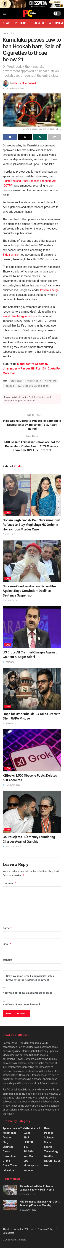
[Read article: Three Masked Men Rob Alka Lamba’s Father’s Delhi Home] (10, 1190)
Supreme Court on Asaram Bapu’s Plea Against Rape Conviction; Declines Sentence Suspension (29, 590)
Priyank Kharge (49, 290)
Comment (10, 883)
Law (13, 33)
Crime (6, 1160)
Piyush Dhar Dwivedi (24, 83)
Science (49, 1137)
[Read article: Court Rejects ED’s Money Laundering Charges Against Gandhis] (32, 812)
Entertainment (31, 1128)
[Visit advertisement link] (32, 4)
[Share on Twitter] (25, 137)
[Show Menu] (4, 13)
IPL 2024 (28, 1151)
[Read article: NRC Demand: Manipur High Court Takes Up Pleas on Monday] (10, 1205)
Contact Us (8, 1233)
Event (26, 1132)
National (28, 1170)
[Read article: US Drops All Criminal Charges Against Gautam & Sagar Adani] (32, 627)
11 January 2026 (12, 785)
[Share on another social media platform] (54, 137)
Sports (48, 1146)
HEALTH (28, 1142)
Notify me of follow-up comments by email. (28, 992)
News (6, 23)
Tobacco (9, 386)
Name (7, 928)
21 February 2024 (15, 88)
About (6, 1229)
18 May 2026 (9, 662)
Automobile (9, 1132)
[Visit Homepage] (29, 13)
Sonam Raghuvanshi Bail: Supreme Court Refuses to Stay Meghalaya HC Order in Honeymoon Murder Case (31, 524)
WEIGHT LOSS (52, 1160)
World (47, 1165)
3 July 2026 (9, 534)
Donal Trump (10, 1165)
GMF (26, 1137)
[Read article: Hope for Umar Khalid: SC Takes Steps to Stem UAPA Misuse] (32, 689)
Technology (51, 1151)
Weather (49, 1156)
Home (6, 33)
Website (7, 960)
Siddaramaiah (11, 254)
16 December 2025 (12, 847)
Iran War (28, 1156)
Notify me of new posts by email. (22, 1004)
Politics (20, 23)
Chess (6, 1151)
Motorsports (31, 1165)
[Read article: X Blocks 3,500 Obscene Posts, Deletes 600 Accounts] (32, 750)
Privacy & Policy (46, 1229)
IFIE (25, 1146)
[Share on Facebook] (10, 137)
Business (38, 23)
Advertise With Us (23, 1229)
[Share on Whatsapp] (40, 137)
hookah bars (34, 381)
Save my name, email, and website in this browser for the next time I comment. (30, 978)
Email (7, 944)
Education (9, 1170)
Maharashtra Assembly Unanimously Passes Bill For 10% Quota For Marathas (32, 368)
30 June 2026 (10, 600)
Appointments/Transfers (17, 1128)
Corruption (9, 1156)
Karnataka (51, 381)
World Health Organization (19, 316)
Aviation (7, 1137)
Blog (5, 1142)
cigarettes (17, 381)
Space (47, 1142)
